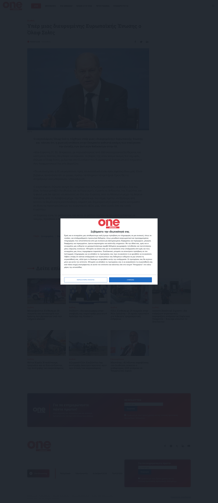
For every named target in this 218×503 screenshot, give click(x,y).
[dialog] (109, 251)
